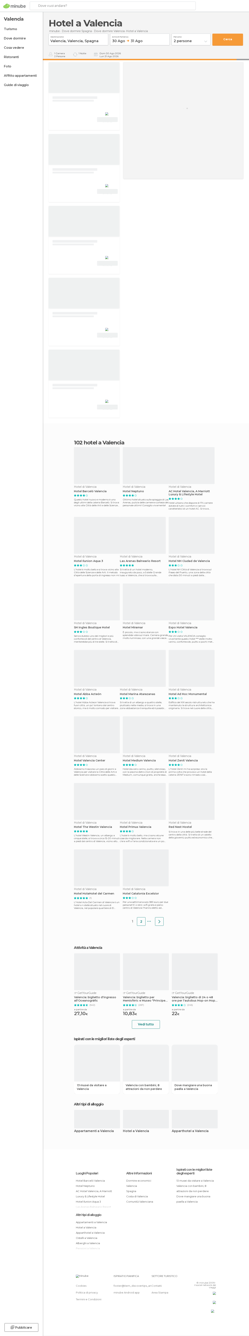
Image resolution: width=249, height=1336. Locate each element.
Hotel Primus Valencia (135, 827)
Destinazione (57, 36)
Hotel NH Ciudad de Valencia (189, 561)
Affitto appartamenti (20, 76)
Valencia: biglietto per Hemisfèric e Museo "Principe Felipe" (144, 999)
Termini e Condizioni (88, 1299)
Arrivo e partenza (120, 36)
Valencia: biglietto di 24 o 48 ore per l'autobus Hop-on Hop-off (194, 999)
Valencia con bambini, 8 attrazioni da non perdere (144, 1086)
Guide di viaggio (16, 85)
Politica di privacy (87, 1292)
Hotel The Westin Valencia (93, 827)
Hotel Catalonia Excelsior (141, 893)
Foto (7, 66)
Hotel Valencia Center (89, 760)
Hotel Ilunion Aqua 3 (88, 561)
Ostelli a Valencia (86, 1237)
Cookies (81, 1285)
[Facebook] (198, 1277)
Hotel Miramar (133, 627)
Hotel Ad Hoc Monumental (188, 694)
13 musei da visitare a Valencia (92, 1086)
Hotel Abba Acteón (87, 694)
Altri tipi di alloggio (88, 1215)
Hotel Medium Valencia (139, 760)
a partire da (80, 1009)
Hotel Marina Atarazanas (137, 694)
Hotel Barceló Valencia (90, 491)
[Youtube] (213, 1277)
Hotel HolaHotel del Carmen (94, 893)
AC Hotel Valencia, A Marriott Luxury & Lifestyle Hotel (189, 493)
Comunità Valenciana (139, 1201)
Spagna (131, 1191)
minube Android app (127, 1292)
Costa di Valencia (137, 1196)
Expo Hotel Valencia (183, 627)
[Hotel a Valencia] (159, 921)
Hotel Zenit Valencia (183, 760)
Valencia (131, 1185)
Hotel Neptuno (133, 491)
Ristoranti (11, 57)
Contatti (157, 1285)
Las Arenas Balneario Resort (140, 561)
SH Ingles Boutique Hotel (92, 627)
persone (177, 36)
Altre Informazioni (139, 1173)
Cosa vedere (14, 48)
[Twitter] (203, 1277)
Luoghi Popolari (87, 1173)
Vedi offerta (107, 120)
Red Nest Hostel (180, 827)
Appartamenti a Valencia (94, 1131)
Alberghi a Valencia (88, 1243)
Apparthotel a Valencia (190, 1131)
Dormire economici (138, 1180)
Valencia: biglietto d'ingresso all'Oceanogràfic (95, 999)
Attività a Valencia (88, 947)
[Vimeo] (208, 1277)
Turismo (10, 29)
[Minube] (14, 6)
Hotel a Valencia (136, 1131)
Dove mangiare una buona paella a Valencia (193, 1086)
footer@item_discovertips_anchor (135, 1285)
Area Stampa (160, 1292)
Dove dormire (15, 38)
